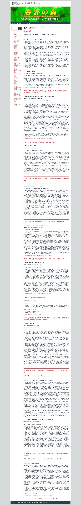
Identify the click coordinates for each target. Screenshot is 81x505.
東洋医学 (16, 62)
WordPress (40, 502)
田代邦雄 (50, 138)
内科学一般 (16, 41)
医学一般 (16, 42)
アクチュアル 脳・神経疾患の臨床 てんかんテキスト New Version (44, 221)
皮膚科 (15, 79)
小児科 (15, 53)
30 (51, 498)
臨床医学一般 (27, 314)
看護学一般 (16, 81)
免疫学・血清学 (17, 39)
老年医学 (16, 86)
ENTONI (41, 495)
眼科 (15, 82)
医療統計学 (16, 46)
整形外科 (16, 59)
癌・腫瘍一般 (16, 77)
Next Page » (55, 498)
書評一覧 (13, 23)
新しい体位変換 (28, 31)
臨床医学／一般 (31, 314)
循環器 (15, 54)
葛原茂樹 (50, 255)
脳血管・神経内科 (27, 138)
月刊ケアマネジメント (41, 87)
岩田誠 (50, 293)
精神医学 (16, 83)
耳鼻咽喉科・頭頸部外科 (28, 495)
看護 (25, 87)
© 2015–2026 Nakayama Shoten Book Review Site (22, 502)
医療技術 (16, 45)
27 (45, 498)
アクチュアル (46, 138)
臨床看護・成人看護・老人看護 (31, 87)
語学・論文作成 (17, 103)
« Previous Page (38, 498)
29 (49, 498)
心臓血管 (16, 56)
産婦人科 (16, 72)
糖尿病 (15, 85)
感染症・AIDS (16, 57)
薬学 (15, 100)
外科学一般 (16, 51)
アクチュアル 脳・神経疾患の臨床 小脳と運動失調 (39, 142)
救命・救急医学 (17, 58)
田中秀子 (46, 87)
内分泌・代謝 (16, 40)
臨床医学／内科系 (33, 138)
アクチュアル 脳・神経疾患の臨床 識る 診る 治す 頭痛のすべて (44, 259)
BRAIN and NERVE (41, 138)
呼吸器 (15, 47)
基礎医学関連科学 (17, 50)
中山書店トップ (20, 23)
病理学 (15, 76)
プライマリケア (17, 31)
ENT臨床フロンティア (46, 495)
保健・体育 (16, 37)
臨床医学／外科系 (17, 97)
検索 (12, 26)
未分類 (15, 60)
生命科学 (16, 69)
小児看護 (16, 52)
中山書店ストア (28, 23)
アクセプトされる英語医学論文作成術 (34, 297)
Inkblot (46, 502)
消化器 (15, 68)
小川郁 (51, 495)
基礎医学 (16, 48)
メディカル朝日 (38, 314)
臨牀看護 (50, 87)
